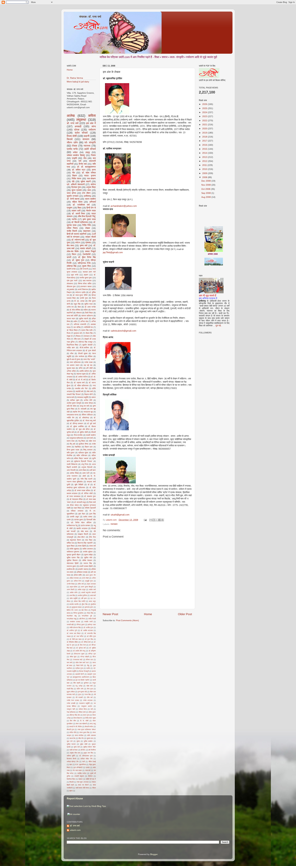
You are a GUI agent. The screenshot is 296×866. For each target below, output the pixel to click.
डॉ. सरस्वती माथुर (80, 502)
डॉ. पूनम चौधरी (91, 350)
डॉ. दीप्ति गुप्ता (91, 636)
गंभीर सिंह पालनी (86, 479)
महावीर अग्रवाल (81, 528)
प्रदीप (88, 668)
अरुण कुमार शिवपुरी (87, 587)
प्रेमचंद (88, 242)
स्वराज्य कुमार (71, 566)
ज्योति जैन (70, 418)
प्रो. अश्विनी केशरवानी (76, 184)
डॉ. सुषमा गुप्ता (78, 260)
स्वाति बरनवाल (73, 750)
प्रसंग (69, 520)
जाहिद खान (71, 348)
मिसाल (78, 336)
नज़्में (83, 761)
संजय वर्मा (92, 546)
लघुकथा (81, 120)
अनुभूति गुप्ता (89, 581)
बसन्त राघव (71, 441)
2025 (205, 108)
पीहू (88, 665)
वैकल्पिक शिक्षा (71, 779)
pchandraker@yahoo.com (124, 206)
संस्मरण (85, 139)
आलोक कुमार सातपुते (74, 403)
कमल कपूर (92, 601)
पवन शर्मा (69, 662)
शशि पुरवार (70, 453)
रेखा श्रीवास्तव (71, 712)
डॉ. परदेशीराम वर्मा (81, 205)
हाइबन (86, 275)
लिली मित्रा (89, 313)
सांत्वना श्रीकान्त (87, 316)
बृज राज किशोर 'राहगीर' (82, 680)
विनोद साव (83, 164)
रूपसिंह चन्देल (81, 773)
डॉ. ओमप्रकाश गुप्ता (85, 756)
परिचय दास (89, 659)
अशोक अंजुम (81, 589)
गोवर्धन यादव (91, 211)
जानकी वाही (70, 624)
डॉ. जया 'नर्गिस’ (78, 636)
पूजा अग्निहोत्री (77, 767)
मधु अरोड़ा (79, 686)
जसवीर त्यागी (88, 622)
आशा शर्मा (93, 595)
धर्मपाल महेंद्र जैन (86, 759)
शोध (84, 158)
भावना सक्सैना (90, 199)
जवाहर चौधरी (90, 237)
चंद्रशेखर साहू (72, 616)
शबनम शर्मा (70, 397)
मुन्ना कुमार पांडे (82, 692)
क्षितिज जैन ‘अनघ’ (72, 610)
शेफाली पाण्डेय (89, 726)
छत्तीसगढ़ (87, 196)
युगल (79, 694)
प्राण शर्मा (89, 438)
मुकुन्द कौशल (71, 692)
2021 (205, 124)
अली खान (92, 470)
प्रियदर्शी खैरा (91, 520)
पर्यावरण (92, 129)
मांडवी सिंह (70, 689)
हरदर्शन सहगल (83, 569)
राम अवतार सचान (73, 365)
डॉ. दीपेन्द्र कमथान (76, 423)
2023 (205, 116)
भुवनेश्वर (86, 683)
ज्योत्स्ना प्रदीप (80, 292)
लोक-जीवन (81, 537)
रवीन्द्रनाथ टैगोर (84, 263)
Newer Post (110, 614)
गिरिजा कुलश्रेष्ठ (78, 613)
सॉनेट (81, 368)
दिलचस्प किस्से (71, 759)
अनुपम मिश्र (91, 187)
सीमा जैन (81, 738)
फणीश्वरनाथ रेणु (72, 525)
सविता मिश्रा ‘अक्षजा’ (81, 458)
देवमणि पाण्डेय (71, 269)
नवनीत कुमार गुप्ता (86, 278)
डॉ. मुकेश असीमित (77, 426)
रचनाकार (114, 524)
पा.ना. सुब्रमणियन (80, 764)
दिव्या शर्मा (92, 502)
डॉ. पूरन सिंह (89, 639)
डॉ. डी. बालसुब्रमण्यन (86, 167)
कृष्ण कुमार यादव (89, 219)
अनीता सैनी (88, 400)
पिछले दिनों (79, 665)
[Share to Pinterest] (162, 519)
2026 (205, 104)
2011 (205, 165)
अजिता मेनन (77, 581)
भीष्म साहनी (76, 683)
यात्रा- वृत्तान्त (90, 175)
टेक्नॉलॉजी (86, 254)
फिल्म (68, 333)
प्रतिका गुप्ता (79, 668)
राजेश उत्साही (71, 703)
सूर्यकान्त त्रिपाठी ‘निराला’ (83, 461)
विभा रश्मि (73, 721)
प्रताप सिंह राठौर (87, 330)
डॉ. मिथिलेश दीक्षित (72, 642)
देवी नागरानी (84, 269)
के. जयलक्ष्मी (82, 409)
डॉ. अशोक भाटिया (82, 377)
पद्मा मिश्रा (77, 508)
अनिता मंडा (84, 321)
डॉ (88, 485)
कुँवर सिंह (84, 604)
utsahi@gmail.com (120, 514)
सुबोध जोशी (83, 744)
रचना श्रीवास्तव (75, 362)
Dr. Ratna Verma (75, 78)
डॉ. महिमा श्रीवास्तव (81, 385)
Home (148, 614)
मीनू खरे (72, 444)
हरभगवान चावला (86, 286)
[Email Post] (145, 520)
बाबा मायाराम (87, 281)
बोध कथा (70, 245)
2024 (205, 112)
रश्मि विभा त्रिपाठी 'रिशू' (87, 216)
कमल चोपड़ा (89, 403)
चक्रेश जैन (76, 412)
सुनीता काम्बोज (88, 741)
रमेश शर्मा (90, 391)
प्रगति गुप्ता (84, 298)
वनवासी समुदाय (79, 776)
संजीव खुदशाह (74, 549)
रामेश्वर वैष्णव (83, 709)
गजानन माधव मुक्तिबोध (75, 482)
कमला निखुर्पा (90, 251)
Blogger (154, 854)
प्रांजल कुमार (78, 520)
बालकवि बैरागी (79, 674)
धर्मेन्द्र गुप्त (92, 654)
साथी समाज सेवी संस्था (82, 788)
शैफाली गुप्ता (70, 729)
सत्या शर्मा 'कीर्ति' (72, 316)
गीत (73, 173)
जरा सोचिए (76, 327)
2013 (205, 157)
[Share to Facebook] (159, 519)
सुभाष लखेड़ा (88, 555)
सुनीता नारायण (71, 744)
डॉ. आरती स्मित (78, 213)
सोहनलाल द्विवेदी (72, 563)
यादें (79, 161)
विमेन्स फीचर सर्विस (84, 283)
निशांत (93, 155)
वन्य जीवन (86, 193)
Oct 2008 (206, 189)
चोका (79, 307)
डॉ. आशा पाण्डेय (90, 307)
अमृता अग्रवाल (91, 584)
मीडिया (90, 356)
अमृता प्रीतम (73, 587)
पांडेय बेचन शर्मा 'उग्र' (82, 662)
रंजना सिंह (87, 694)
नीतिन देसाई (92, 761)
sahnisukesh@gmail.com (123, 331)
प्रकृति (74, 158)
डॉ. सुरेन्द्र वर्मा (81, 648)
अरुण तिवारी (70, 589)
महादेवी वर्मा (79, 391)
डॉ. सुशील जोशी (82, 432)
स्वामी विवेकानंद (72, 464)
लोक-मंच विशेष (73, 251)
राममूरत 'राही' (71, 709)
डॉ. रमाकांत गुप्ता (90, 496)
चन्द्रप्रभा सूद (88, 412)
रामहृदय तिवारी (83, 534)
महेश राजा (92, 441)
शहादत (80, 779)
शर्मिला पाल (70, 543)
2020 (205, 128)
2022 (205, 120)
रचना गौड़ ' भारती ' (89, 359)
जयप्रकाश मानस (72, 415)
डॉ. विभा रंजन (82, 645)
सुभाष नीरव (86, 266)
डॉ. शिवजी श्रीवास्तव (79, 222)
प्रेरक (76, 129)
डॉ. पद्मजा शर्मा (79, 383)
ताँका (72, 353)
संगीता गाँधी (72, 732)
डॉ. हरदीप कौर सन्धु (79, 651)
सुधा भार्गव (74, 275)
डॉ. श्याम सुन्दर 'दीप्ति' (80, 295)
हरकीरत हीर (71, 569)
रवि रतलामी (79, 697)
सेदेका (94, 788)
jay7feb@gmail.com (113, 252)
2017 (205, 141)
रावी (91, 709)
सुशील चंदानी (83, 319)
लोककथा (70, 283)
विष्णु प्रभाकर (87, 450)
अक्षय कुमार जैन (91, 575)
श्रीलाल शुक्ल (83, 453)
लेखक (87, 228)
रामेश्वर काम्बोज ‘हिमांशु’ (76, 155)
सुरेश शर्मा (77, 747)
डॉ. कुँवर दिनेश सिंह (87, 257)
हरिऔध (83, 750)
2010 (205, 169)
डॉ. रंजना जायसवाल (73, 496)
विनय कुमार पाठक (73, 450)
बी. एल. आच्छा (79, 301)
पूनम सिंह (92, 514)
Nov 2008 (206, 185)
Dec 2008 (206, 181)
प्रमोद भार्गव (72, 148)
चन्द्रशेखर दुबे (87, 616)
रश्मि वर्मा (89, 697)
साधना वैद (72, 738)
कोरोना (93, 184)
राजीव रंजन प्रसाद (73, 700)
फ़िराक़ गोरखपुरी (84, 671)
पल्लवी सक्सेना (91, 435)
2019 (205, 133)
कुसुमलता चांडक (77, 607)
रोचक (74, 145)
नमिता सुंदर (73, 657)
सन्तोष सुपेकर (87, 552)
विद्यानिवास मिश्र (72, 345)
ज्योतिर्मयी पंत (88, 327)
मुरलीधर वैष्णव (83, 444)
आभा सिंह (72, 595)
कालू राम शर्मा (84, 406)
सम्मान (94, 397)
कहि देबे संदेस (71, 406)
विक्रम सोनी (88, 394)
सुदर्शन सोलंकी (87, 345)
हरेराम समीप (78, 575)
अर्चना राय (70, 307)
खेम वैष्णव (84, 610)
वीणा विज (92, 537)
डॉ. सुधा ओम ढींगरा (83, 429)
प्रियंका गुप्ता (76, 187)
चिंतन (74, 254)
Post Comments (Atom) (127, 620)
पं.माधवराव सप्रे (77, 659)
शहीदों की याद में (91, 779)
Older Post (185, 614)
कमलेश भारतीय (73, 604)
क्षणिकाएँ (93, 202)
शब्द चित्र (88, 540)
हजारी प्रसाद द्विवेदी (86, 566)
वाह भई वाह (88, 365)
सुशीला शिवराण (72, 560)
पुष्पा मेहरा (81, 514)
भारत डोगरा (71, 193)
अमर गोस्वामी (71, 470)
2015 (205, 149)
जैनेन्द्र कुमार (80, 624)
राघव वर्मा (87, 770)
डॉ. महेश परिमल (89, 173)
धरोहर (75, 152)
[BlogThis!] (153, 519)
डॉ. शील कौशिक (75, 310)
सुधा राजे (69, 741)
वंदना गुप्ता (86, 715)
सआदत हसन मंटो (89, 272)
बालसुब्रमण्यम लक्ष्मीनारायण (81, 677)
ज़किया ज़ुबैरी (71, 756)
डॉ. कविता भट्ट (78, 170)
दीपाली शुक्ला (83, 353)
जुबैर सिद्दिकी (78, 485)
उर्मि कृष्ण (84, 598)
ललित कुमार (92, 712)
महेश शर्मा (89, 686)
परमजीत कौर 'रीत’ (81, 388)
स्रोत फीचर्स (81, 132)
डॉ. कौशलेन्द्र (84, 418)
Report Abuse (75, 798)
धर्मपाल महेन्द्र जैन (73, 761)
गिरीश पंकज (76, 178)
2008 (205, 177)
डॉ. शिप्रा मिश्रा (72, 330)
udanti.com (75, 830)
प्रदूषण (69, 208)
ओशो (84, 476)
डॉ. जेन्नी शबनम (73, 199)
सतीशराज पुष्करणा (73, 552)
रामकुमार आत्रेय (86, 706)
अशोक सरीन (73, 592)
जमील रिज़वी (92, 619)
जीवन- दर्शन (72, 142)
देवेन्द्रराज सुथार (79, 654)
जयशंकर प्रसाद (75, 622)
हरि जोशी (89, 368)
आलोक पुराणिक (82, 595)
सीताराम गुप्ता (71, 286)
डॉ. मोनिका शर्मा (85, 642)
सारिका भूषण (74, 400)
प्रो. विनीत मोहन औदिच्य (81, 522)
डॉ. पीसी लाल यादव (75, 639)
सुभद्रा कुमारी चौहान (74, 555)
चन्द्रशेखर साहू (71, 619)
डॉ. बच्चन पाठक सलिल (82, 490)
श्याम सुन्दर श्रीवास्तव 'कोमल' (87, 729)
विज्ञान (74, 175)
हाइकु (88, 152)
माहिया (86, 310)
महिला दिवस (77, 202)
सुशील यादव (88, 304)
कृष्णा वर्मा (83, 245)
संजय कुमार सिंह (84, 732)
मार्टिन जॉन (80, 689)
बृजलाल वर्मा (78, 333)
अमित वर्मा (80, 584)
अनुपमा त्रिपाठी (86, 467)
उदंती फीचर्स (90, 148)
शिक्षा (79, 208)
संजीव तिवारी (72, 231)
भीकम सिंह (89, 333)
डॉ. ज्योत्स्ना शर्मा (77, 240)
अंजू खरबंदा (70, 289)
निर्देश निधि (86, 225)
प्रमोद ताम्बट (87, 517)
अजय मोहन (85, 578)
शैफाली (71, 782)
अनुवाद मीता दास (75, 753)
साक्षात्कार (86, 231)
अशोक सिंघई (74, 473)
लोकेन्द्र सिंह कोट (74, 715)
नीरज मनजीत (78, 435)
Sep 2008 (206, 193)
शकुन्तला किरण (75, 540)
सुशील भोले (88, 558)
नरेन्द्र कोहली (84, 657)
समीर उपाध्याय (91, 735)
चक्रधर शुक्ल (80, 374)
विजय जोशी (72, 136)
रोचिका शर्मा (81, 712)
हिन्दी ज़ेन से (91, 208)
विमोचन (90, 776)
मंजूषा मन (70, 336)
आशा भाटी (86, 473)
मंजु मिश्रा (81, 441)
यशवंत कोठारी (85, 248)
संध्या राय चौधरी (83, 785)
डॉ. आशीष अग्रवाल (87, 630)
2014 (205, 153)
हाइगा (70, 791)
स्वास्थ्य (87, 145)
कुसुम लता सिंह (88, 753)
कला (89, 190)
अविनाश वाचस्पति (80, 324)
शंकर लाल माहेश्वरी (81, 724)
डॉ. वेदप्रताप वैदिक (76, 499)
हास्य (94, 170)
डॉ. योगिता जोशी (87, 493)
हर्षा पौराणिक (92, 750)
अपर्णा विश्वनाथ (83, 289)
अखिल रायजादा (74, 578)
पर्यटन (77, 242)
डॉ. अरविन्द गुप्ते (72, 630)
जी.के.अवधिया (84, 348)
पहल (70, 764)
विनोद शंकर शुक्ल (90, 718)
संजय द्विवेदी (82, 546)
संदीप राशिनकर (81, 455)
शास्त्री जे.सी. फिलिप (75, 726)
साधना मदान (71, 319)
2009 (205, 173)
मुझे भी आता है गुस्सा (73, 359)
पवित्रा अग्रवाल (77, 511)
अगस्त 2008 (213, 240)
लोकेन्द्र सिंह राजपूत (85, 342)
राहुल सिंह (77, 304)
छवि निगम (82, 619)
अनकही (78, 126)
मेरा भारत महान (77, 770)
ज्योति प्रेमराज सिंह (74, 627)
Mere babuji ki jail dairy (78, 82)
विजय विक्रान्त (78, 718)
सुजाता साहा (71, 368)
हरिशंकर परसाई (82, 572)
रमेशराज (79, 313)
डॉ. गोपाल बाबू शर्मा (89, 421)
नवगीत (74, 219)
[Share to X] (156, 519)
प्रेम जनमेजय (79, 356)
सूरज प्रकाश (77, 190)
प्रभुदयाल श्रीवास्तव (76, 438)
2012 (205, 161)
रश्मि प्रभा (77, 339)
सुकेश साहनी (86, 181)
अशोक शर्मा (92, 589)
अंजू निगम (84, 464)
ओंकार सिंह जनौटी (79, 601)
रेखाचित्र (78, 447)
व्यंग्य (94, 126)
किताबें (69, 139)
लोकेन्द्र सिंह (71, 266)
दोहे (73, 181)
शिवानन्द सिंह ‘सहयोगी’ (85, 543)
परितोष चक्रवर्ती (90, 508)
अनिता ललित (71, 371)
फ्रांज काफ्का (85, 525)
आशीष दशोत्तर (84, 371)
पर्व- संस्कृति (90, 142)
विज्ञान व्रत (88, 447)
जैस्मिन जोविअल (87, 415)
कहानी (86, 136)
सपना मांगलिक (79, 735)
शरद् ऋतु (93, 724)
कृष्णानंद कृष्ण (89, 607)
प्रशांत (88, 767)
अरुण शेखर (82, 470)
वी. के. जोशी (84, 721)
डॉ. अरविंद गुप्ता (88, 627)
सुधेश (78, 741)
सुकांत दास (90, 738)
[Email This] (150, 519)
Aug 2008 (206, 197)
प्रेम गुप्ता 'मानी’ (72, 281)
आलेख (71, 116)
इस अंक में (91, 123)
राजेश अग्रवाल (88, 700)
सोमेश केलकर (87, 560)
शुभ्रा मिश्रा (71, 546)
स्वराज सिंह (88, 563)
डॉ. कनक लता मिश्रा (73, 633)
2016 (205, 145)
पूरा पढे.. (219, 325)
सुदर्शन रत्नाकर (72, 196)
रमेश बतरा (84, 531)
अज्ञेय (75, 321)
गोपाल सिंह (90, 613)
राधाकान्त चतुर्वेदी (84, 703)
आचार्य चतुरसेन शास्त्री (88, 592)
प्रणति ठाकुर (74, 517)
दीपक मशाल (74, 505)
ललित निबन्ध (72, 228)
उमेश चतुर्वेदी (73, 598)
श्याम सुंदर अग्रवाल (82, 782)
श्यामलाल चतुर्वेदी (82, 397)
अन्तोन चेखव (70, 584)
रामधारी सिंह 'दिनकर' (74, 394)
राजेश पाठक (88, 362)
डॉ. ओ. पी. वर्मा (81, 380)
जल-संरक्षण (91, 178)
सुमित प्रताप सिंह (73, 558)
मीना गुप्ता (90, 689)
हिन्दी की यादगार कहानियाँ (76, 234)
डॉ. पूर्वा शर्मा (91, 423)
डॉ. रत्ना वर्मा (72, 123)
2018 (205, 137)
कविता (92, 116)
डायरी (69, 257)
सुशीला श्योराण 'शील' (89, 747)
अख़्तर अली (75, 211)
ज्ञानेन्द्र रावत (92, 624)
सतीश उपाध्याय (87, 549)
